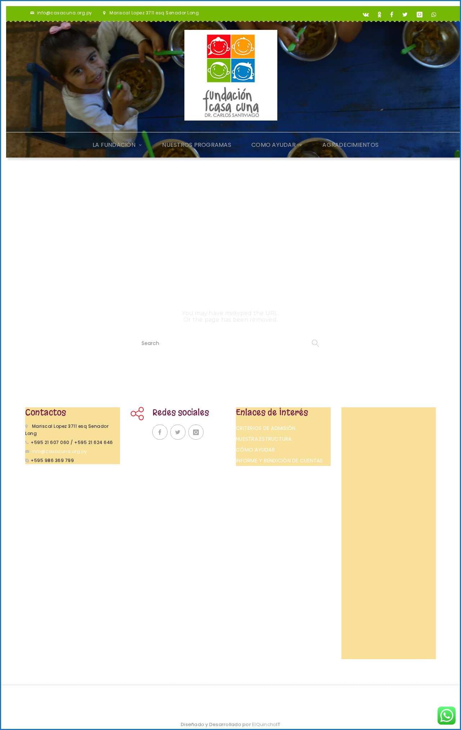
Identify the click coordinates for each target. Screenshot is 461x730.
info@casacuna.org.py (64, 13)
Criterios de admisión (265, 428)
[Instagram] (420, 14)
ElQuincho (266, 724)
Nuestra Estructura (264, 439)
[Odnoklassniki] (379, 14)
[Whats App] (434, 14)
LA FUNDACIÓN (114, 145)
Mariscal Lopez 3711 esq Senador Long (154, 13)
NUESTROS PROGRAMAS (196, 145)
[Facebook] (392, 14)
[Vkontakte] (366, 14)
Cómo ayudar (255, 449)
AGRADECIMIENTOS (350, 145)
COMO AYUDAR (273, 145)
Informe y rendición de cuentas (279, 460)
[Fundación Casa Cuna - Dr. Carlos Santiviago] (230, 75)
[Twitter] (405, 14)
